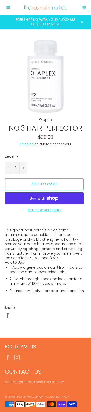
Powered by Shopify (57, 397)
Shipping (26, 144)
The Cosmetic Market (29, 397)
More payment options (44, 210)
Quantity (12, 157)
